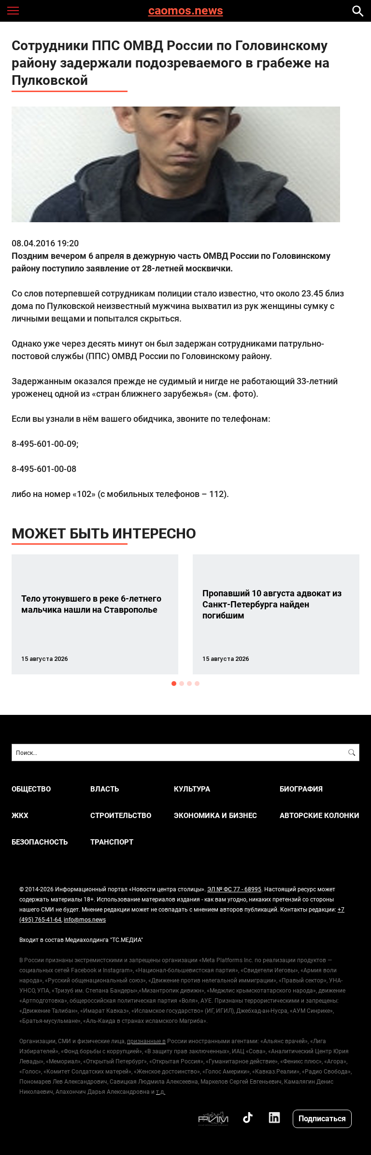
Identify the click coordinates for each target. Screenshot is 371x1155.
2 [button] (181, 683)
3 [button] (189, 683)
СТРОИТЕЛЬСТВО (120, 815)
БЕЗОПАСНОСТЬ (40, 842)
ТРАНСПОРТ (111, 842)
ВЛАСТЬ (104, 788)
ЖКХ (20, 815)
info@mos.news (85, 919)
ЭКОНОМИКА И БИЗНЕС (215, 815)
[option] (95, 614)
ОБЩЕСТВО (31, 788)
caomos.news (185, 11)
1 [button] (173, 683)
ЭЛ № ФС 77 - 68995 (234, 889)
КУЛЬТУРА (192, 788)
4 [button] (197, 683)
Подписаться (322, 1118)
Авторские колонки (319, 815)
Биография (301, 788)
